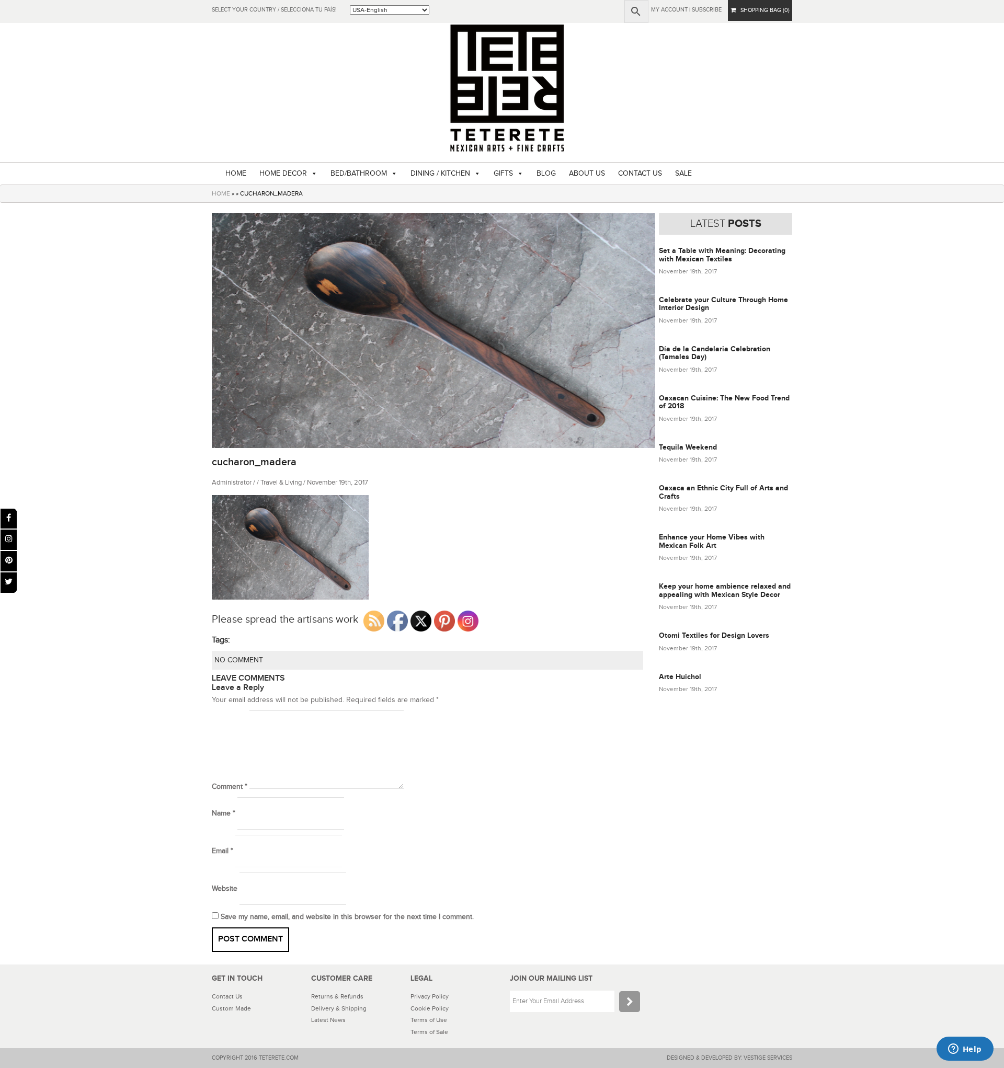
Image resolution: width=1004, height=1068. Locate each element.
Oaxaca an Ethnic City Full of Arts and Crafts (723, 492)
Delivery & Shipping (339, 1008)
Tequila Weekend (688, 447)
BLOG (546, 173)
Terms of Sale (429, 1032)
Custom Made (231, 1008)
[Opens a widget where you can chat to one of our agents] (965, 1050)
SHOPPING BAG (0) (763, 10)
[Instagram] (8, 539)
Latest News (328, 1020)
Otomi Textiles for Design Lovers (714, 635)
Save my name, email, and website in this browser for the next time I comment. (347, 917)
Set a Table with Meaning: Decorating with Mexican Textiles (722, 254)
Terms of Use (428, 1020)
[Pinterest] (8, 561)
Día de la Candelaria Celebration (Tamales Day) (714, 352)
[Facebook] (8, 519)
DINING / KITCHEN (440, 173)
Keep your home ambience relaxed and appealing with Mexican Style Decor (725, 590)
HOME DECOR (283, 173)
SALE (683, 173)
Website (224, 889)
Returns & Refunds (337, 996)
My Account (669, 9)
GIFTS (503, 173)
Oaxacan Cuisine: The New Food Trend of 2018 (724, 402)
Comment (229, 787)
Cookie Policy (429, 1008)
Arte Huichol (680, 676)
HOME (235, 173)
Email (222, 851)
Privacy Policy (429, 996)
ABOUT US (587, 173)
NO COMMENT (238, 660)
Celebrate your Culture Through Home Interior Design (723, 303)
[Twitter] (8, 582)
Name (223, 813)
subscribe (707, 9)
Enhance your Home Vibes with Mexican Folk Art (712, 541)
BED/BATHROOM (358, 173)
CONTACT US (640, 173)
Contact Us (227, 996)
